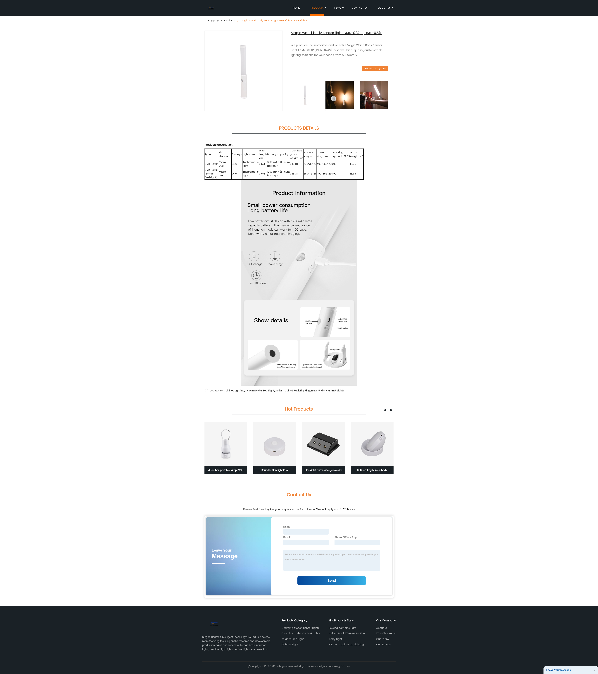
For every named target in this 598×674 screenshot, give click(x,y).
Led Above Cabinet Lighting (227, 391)
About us (384, 8)
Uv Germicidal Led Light (259, 391)
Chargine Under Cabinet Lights (301, 633)
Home (296, 8)
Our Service (383, 645)
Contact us (360, 8)
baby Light (335, 639)
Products (317, 8)
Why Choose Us (386, 633)
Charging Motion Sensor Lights (300, 628)
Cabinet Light (290, 644)
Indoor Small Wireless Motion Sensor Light (347, 633)
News (337, 8)
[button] (385, 410)
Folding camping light (342, 628)
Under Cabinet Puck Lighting (292, 391)
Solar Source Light (293, 639)
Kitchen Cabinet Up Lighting (346, 644)
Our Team (382, 639)
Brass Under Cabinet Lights (327, 391)
